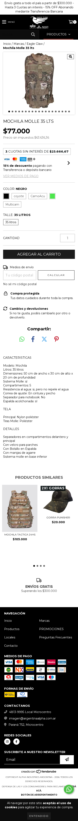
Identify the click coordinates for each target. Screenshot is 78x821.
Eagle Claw (35, 44)
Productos (11, 629)
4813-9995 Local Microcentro (30, 712)
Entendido (39, 815)
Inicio (7, 44)
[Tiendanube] (39, 773)
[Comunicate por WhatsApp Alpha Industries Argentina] (69, 789)
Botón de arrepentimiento (39, 794)
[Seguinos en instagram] (7, 741)
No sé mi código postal (20, 284)
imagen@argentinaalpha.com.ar (32, 718)
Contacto (11, 646)
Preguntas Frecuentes (55, 637)
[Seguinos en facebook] (16, 741)
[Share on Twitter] (44, 339)
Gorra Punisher (58, 517)
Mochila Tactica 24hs (19, 534)
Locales (9, 637)
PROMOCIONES (51, 629)
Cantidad (11, 238)
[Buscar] (33, 34)
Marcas (19, 44)
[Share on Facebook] (32, 339)
